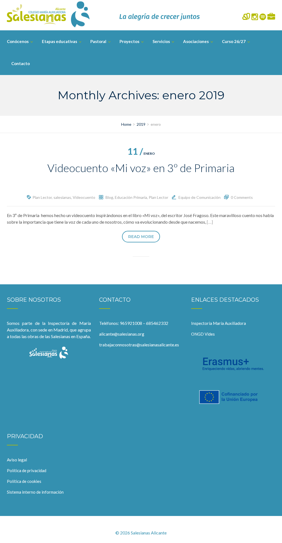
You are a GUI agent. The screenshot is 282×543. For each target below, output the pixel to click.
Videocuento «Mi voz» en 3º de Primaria (141, 168)
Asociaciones (196, 41)
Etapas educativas (59, 41)
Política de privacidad (26, 470)
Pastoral (98, 41)
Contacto (20, 63)
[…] (210, 221)
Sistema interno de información (35, 491)
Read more (141, 236)
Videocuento (84, 197)
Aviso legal (17, 459)
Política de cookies (24, 481)
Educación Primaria (131, 197)
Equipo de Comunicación (199, 197)
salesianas (62, 197)
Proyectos (129, 41)
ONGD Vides (203, 333)
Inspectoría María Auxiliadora (218, 323)
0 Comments (242, 197)
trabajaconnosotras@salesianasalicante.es (139, 344)
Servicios (161, 41)
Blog (109, 197)
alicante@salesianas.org (121, 333)
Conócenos (18, 41)
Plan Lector (42, 197)
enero (141, 153)
